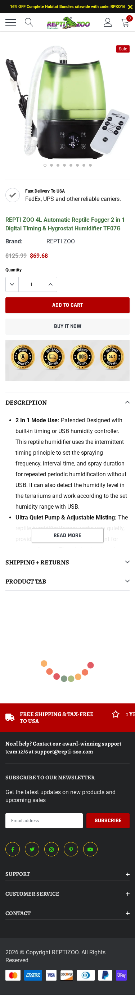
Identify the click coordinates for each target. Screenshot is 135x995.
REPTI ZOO (60, 241)
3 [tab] (58, 165)
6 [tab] (77, 165)
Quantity (13, 270)
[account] (108, 22)
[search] (29, 22)
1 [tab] (45, 165)
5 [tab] (70, 165)
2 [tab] (51, 165)
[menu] (10, 22)
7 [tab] (83, 165)
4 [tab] (64, 165)
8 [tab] (90, 165)
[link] (12, 849)
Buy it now (67, 326)
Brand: (14, 241)
